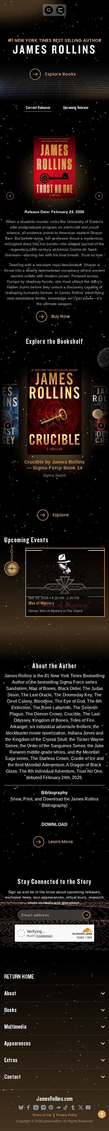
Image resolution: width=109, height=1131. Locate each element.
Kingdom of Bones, (51, 720)
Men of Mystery (41, 603)
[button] (10, 196)
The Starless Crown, (50, 758)
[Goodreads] (35, 1108)
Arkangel (19, 726)
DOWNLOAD (55, 824)
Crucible (72, 714)
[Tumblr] (73, 1108)
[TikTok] (65, 1108)
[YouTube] (88, 1108)
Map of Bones (42, 688)
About (10, 993)
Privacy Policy (66, 1115)
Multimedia (15, 1026)
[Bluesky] (21, 1108)
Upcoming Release (75, 107)
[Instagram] (43, 1108)
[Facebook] (28, 1108)
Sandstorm (16, 688)
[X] (80, 1108)
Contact (12, 1076)
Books (10, 1010)
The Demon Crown (43, 714)
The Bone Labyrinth (52, 707)
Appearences (17, 1043)
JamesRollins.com (54, 1098)
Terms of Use (42, 1115)
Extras (10, 1060)
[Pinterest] (50, 1108)
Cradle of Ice (83, 758)
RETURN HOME (19, 976)
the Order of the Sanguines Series (52, 745)
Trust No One (89, 771)
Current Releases (38, 107)
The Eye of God (70, 701)
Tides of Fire (82, 720)
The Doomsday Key (73, 695)
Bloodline (43, 701)
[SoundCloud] (58, 1108)
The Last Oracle (36, 695)
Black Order (69, 688)
